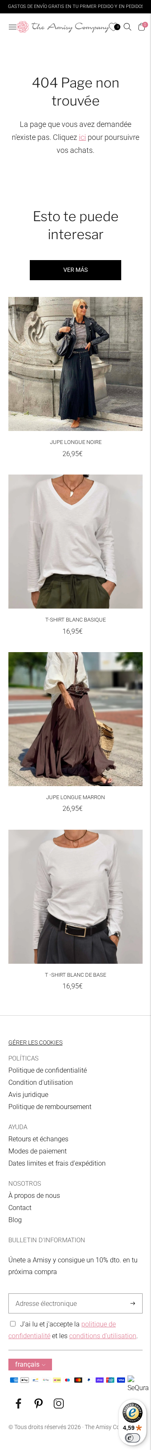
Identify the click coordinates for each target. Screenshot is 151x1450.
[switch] (132, 1437)
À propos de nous (34, 1196)
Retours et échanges (38, 1139)
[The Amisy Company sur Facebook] (18, 1406)
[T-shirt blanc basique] (75, 542)
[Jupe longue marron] (75, 719)
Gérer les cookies (35, 1042)
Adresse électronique (44, 1293)
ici (82, 137)
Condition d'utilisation (40, 1082)
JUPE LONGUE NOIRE (76, 442)
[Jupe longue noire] (75, 364)
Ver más (75, 269)
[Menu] (12, 27)
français (27, 1364)
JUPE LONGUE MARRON (75, 797)
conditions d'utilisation (102, 1336)
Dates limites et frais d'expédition (57, 1163)
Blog (15, 1220)
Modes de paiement (37, 1151)
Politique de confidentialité (47, 1070)
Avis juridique (28, 1095)
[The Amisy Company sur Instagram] (59, 1406)
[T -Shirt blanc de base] (75, 897)
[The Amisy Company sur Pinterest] (39, 1406)
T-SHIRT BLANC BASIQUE (75, 620)
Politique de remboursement (49, 1107)
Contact (19, 1208)
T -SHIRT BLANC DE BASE (75, 975)
